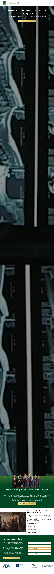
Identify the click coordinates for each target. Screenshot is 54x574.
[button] (13, 521)
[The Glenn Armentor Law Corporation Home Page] (11, 3)
